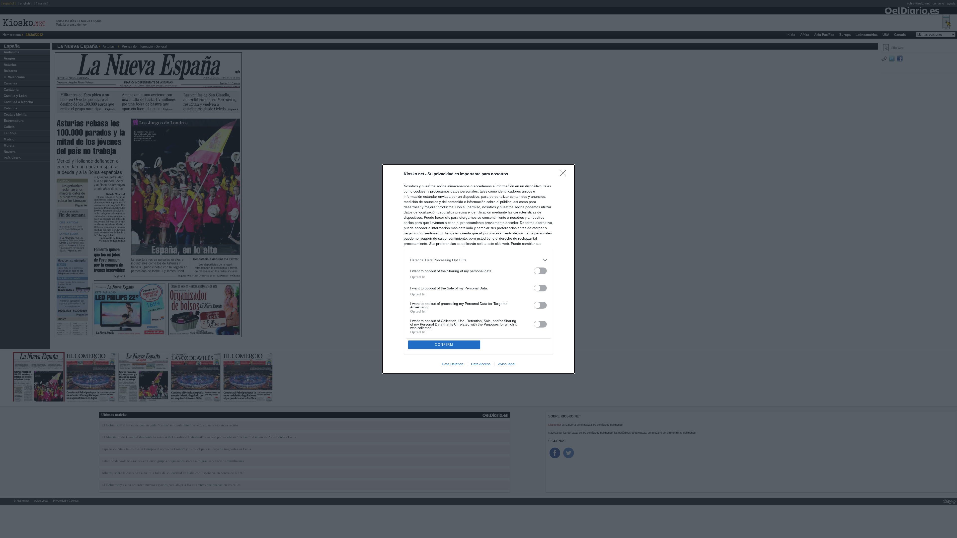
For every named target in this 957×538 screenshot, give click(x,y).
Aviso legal (506, 364)
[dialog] (478, 269)
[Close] (564, 174)
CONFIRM (444, 344)
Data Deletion (452, 364)
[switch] (540, 271)
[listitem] (478, 260)
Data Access (480, 364)
